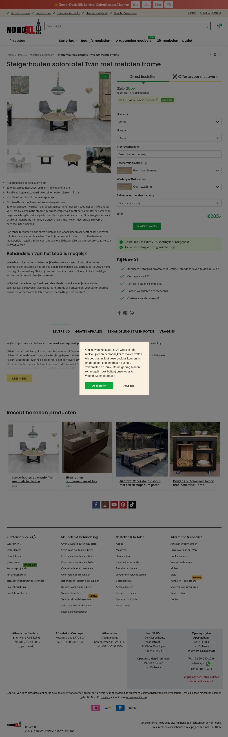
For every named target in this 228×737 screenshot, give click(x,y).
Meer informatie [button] (105, 375)
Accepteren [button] (99, 385)
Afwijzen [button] (128, 385)
